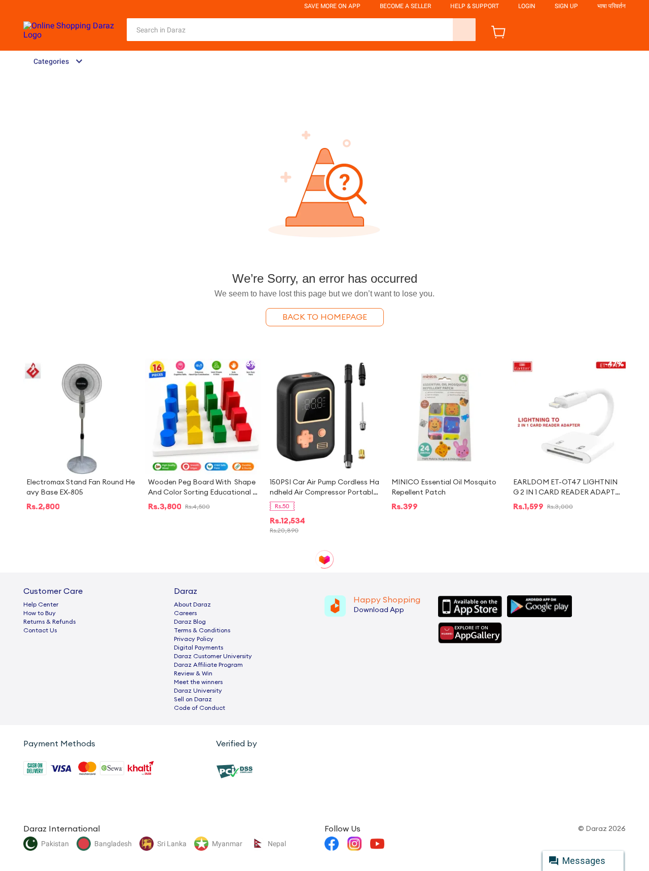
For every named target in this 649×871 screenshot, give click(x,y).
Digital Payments (198, 648)
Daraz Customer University (213, 656)
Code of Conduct (199, 708)
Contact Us (40, 630)
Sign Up (566, 6)
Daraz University (198, 691)
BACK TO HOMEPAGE (324, 317)
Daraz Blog (190, 622)
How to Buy (39, 613)
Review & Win (193, 673)
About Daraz (192, 604)
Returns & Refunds (49, 622)
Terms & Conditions (202, 630)
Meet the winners (198, 682)
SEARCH (464, 29)
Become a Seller (405, 6)
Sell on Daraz (193, 699)
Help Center (40, 604)
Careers (185, 613)
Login (526, 6)
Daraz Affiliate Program (208, 665)
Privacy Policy (193, 639)
